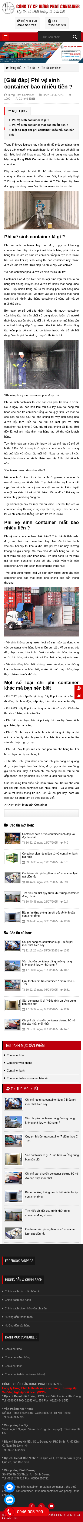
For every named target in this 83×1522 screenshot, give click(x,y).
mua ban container (51, 1486)
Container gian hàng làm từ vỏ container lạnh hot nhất (49, 855)
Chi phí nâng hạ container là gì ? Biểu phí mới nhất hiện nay (47, 943)
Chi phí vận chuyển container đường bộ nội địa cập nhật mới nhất (49, 1022)
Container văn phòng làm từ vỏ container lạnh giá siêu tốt (50, 875)
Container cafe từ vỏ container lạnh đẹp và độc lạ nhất (48, 835)
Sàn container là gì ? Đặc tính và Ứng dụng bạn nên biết (49, 1002)
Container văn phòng (17, 1357)
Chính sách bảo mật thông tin (23, 1291)
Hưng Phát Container (31, 159)
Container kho (13, 1349)
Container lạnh (13, 1366)
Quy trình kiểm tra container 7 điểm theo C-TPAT (49, 982)
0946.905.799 (26, 25)
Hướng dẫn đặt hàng (17, 1325)
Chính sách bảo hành (18, 1299)
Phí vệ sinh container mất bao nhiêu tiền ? (40, 124)
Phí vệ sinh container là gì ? (30, 120)
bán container (24, 1491)
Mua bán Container (34, 804)
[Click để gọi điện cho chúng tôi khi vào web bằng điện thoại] (9, 1512)
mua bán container (26, 1486)
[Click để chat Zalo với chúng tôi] (9, 1500)
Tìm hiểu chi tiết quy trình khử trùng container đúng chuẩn (50, 894)
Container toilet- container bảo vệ (25, 1374)
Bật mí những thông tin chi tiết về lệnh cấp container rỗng (48, 914)
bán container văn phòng (56, 1491)
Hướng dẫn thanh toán (19, 1316)
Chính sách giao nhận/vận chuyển (26, 1308)
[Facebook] (32, 1506)
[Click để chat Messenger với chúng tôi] (9, 1487)
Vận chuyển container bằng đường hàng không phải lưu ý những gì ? (47, 963)
